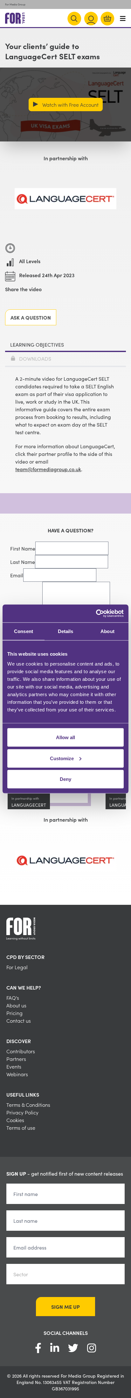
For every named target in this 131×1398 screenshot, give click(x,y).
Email (16, 575)
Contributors (20, 1051)
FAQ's (12, 997)
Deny (65, 779)
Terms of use (20, 1127)
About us (16, 1005)
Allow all (65, 737)
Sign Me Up (65, 1306)
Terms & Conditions (28, 1104)
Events (13, 1066)
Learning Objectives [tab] (37, 344)
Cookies (15, 1119)
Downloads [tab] (35, 358)
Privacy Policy (22, 1112)
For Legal (17, 966)
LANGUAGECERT (28, 805)
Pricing (14, 1012)
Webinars (17, 1073)
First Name (22, 548)
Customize (62, 758)
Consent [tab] (23, 631)
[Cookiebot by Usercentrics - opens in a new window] (96, 613)
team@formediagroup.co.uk (48, 468)
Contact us (18, 1020)
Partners (16, 1058)
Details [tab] (65, 631)
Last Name (22, 561)
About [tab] (107, 631)
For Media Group (15, 4)
